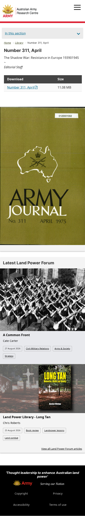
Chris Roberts (11, 423)
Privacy (57, 493)
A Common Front (16, 335)
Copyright (21, 493)
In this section (15, 33)
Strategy (9, 355)
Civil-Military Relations (37, 348)
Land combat (11, 437)
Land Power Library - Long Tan (27, 417)
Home (7, 42)
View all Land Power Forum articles (61, 448)
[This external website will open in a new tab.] (23, 484)
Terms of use (57, 505)
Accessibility (21, 505)
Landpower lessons (54, 430)
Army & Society (62, 348)
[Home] (20, 11)
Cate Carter (10, 341)
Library (19, 42)
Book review (32, 430)
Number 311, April (20, 87)
